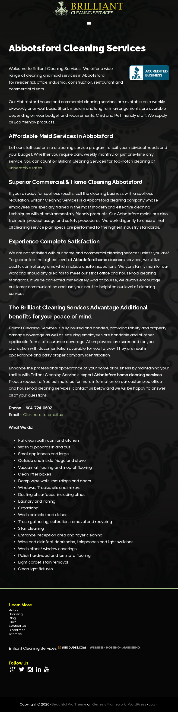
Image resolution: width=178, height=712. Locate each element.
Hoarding (16, 614)
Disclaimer (17, 630)
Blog (12, 618)
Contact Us (17, 626)
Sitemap (15, 634)
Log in (154, 704)
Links (12, 622)
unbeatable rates (25, 168)
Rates (13, 610)
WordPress (137, 704)
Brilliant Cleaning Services (89, 8)
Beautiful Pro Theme (68, 704)
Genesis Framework (109, 704)
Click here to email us (43, 415)
